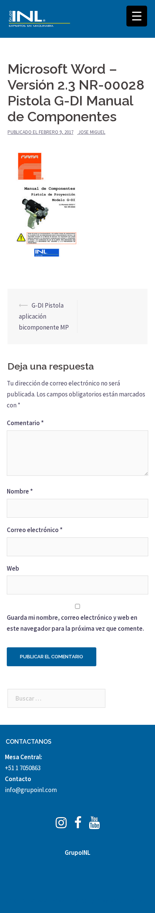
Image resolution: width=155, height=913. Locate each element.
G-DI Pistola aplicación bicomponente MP (44, 316)
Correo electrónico (34, 530)
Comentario (25, 423)
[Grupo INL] (39, 19)
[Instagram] (61, 825)
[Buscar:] (56, 698)
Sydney (97, 900)
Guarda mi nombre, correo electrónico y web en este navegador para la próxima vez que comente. (75, 623)
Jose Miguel (91, 132)
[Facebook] (77, 825)
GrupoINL (77, 852)
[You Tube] (94, 825)
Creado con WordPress (36, 900)
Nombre (20, 491)
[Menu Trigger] (136, 16)
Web (13, 568)
